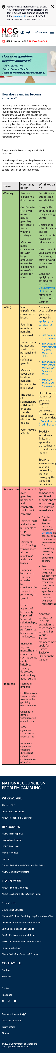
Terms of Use (8, 1026)
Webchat (47, 532)
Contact (6, 970)
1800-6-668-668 (38, 41)
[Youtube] (15, 1001)
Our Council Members (13, 811)
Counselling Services (12, 909)
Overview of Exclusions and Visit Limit (21, 922)
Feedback (7, 976)
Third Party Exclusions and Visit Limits (22, 941)
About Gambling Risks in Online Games (22, 893)
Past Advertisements (12, 840)
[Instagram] (9, 1001)
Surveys (6, 859)
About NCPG (8, 805)
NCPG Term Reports (12, 833)
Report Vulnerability (12, 1014)
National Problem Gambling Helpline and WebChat (28, 916)
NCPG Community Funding (15, 871)
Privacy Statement (11, 1020)
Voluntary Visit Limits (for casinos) (48, 382)
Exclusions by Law (11, 947)
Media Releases (10, 852)
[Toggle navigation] (51, 32)
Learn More (17, 65)
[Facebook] (3, 1001)
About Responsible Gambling (17, 817)
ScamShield (19, 15)
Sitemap (6, 1033)
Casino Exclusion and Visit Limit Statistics (23, 865)
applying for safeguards (46, 322)
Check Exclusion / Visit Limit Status (20, 954)
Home (5, 65)
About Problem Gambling (17, 69)
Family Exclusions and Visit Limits (19, 935)
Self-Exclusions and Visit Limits (18, 928)
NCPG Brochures (11, 846)
